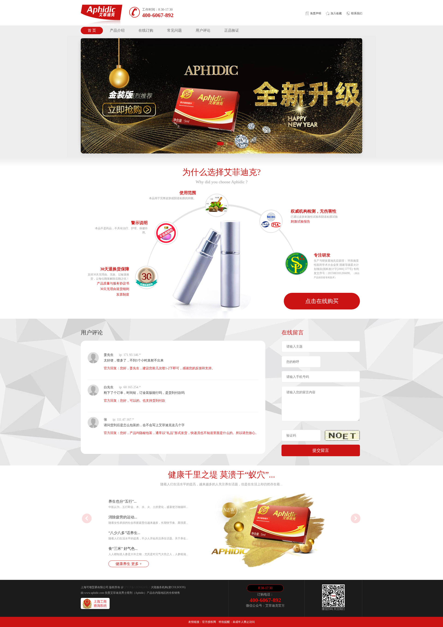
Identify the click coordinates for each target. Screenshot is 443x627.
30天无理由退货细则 (114, 289)
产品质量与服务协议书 (113, 283)
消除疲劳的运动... (122, 517)
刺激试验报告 (300, 221)
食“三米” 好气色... (123, 549)
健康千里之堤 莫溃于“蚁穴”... (221, 474)
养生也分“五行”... (122, 501)
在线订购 (145, 30)
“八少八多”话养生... (124, 533)
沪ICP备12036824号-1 (137, 587)
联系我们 (356, 13)
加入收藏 (336, 13)
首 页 (92, 30)
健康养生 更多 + (129, 564)
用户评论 (203, 30)
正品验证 (231, 30)
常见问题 (174, 30)
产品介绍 (117, 30)
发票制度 (122, 294)
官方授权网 (209, 622)
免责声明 (315, 13)
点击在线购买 (321, 301)
